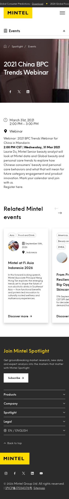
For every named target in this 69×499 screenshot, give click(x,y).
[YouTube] (41, 474)
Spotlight (10, 412)
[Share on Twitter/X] (19, 91)
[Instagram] (6, 474)
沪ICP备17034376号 (18, 488)
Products (10, 394)
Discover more (18, 316)
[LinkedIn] (32, 474)
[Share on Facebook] (10, 91)
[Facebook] (15, 474)
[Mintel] (18, 12)
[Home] (5, 46)
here (19, 187)
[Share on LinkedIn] (28, 91)
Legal (8, 421)
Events (32, 46)
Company (10, 403)
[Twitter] (23, 474)
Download (37, 4)
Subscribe (14, 378)
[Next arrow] (60, 213)
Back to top (14, 443)
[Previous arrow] (56, 208)
